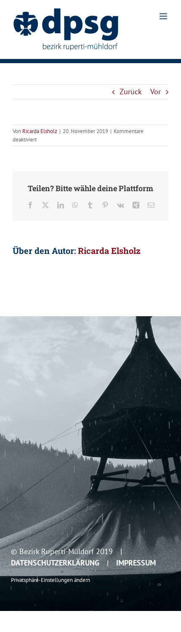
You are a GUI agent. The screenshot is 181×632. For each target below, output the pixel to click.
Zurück (131, 91)
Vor (155, 91)
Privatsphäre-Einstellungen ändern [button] (50, 580)
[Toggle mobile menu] (164, 16)
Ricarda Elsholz (39, 131)
